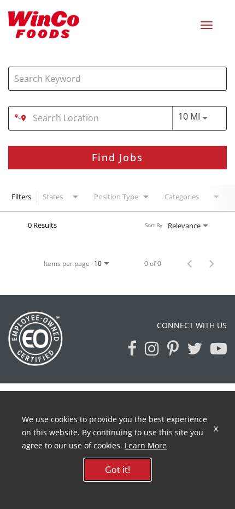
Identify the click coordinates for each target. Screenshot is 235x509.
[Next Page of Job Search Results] (211, 263)
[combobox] (112, 78)
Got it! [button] (117, 469)
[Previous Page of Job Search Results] (190, 263)
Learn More (146, 445)
